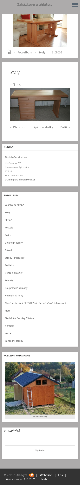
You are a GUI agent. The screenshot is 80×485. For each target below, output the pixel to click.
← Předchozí (18, 127)
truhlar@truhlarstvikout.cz (20, 179)
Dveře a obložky (13, 273)
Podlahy (9, 265)
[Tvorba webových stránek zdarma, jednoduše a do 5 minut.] (31, 475)
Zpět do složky (43, 127)
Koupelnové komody (16, 288)
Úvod (9, 51)
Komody (9, 325)
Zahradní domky (14, 341)
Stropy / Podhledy (14, 257)
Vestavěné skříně (14, 205)
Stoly (42, 52)
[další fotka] (64, 104)
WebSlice (46, 475)
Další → (65, 127)
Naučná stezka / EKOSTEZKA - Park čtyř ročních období (35, 303)
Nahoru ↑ (47, 479)
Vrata (8, 333)
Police (8, 235)
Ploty (7, 310)
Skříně (8, 220)
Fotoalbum (25, 52)
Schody (9, 280)
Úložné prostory (14, 242)
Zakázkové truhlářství (35, 4)
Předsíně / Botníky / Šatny (19, 318)
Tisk (60, 475)
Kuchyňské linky (14, 295)
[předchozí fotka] (16, 104)
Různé (8, 250)
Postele (9, 227)
